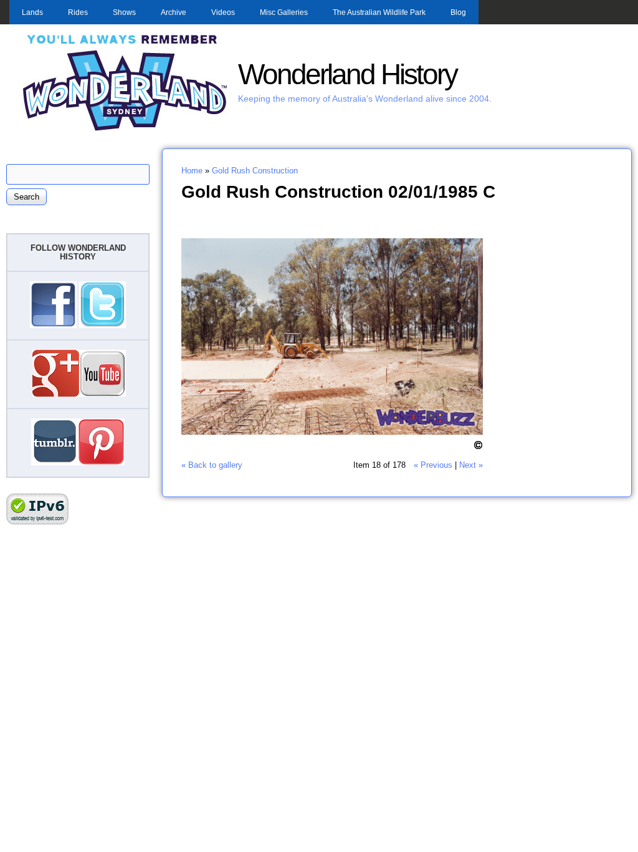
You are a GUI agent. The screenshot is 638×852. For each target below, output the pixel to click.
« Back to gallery (211, 465)
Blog (458, 12)
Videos (223, 12)
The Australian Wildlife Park (379, 12)
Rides (78, 12)
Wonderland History (347, 74)
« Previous (433, 465)
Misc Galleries (284, 12)
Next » (471, 465)
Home (191, 170)
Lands (32, 12)
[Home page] (125, 129)
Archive (173, 12)
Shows (124, 12)
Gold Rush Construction (255, 170)
